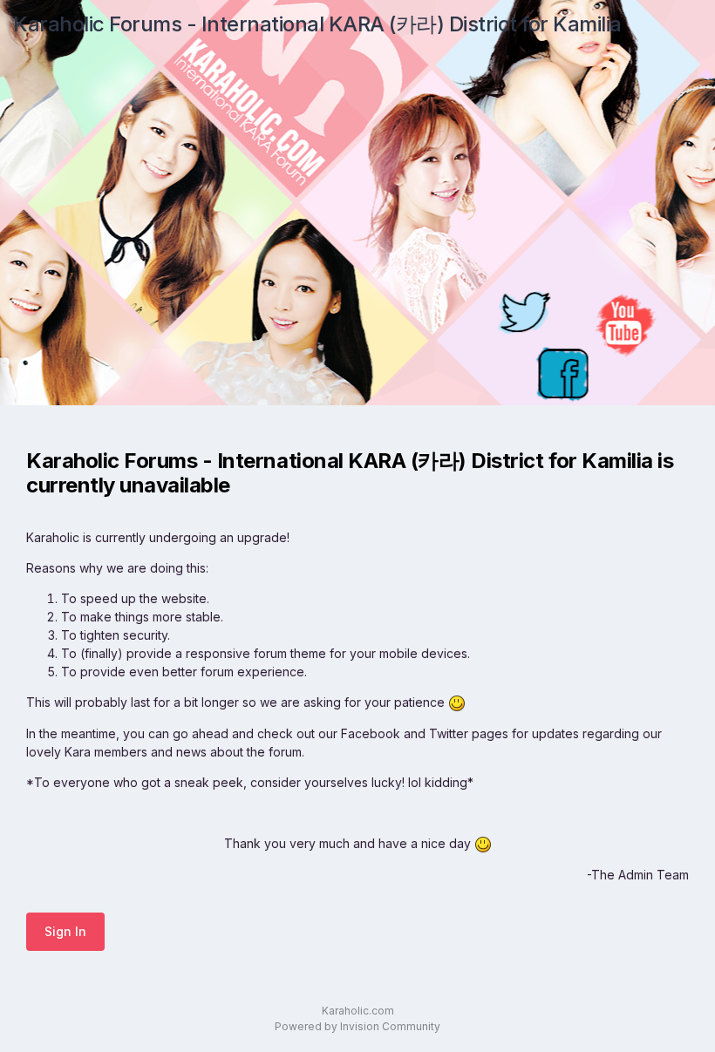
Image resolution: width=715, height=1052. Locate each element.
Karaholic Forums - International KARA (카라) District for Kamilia (317, 24)
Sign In (65, 931)
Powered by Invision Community (357, 1026)
